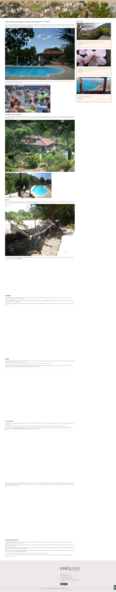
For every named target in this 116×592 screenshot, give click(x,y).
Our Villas (59, 1)
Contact (74, 1)
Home (51, 1)
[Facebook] (61, 584)
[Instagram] (64, 584)
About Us (55, 1)
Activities (68, 1)
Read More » (80, 44)
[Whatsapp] (66, 584)
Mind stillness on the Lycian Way (84, 96)
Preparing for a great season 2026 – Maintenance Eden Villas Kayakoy (90, 42)
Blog (71, 1)
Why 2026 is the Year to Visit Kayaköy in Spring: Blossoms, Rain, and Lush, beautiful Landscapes (93, 69)
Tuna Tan (66, 588)
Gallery (64, 1)
